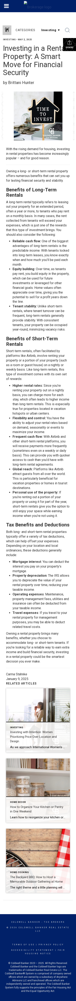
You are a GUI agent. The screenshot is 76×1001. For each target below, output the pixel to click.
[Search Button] (67, 30)
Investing (9, 39)
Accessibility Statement (32, 950)
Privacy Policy (51, 945)
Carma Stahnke (16, 674)
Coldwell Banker (25, 922)
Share (70, 47)
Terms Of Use (23, 945)
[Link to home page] (38, 6)
